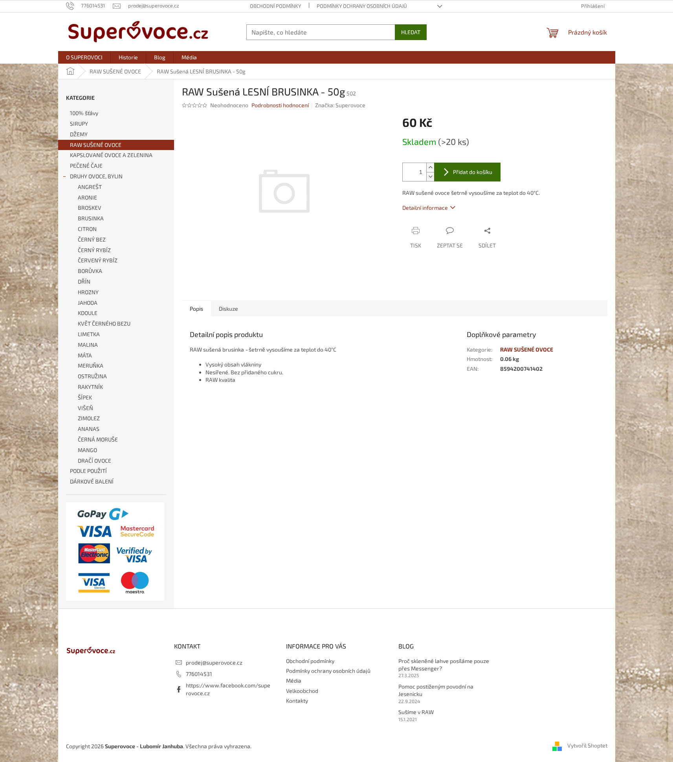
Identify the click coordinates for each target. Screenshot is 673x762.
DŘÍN (84, 281)
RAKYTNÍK (90, 386)
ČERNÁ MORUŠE (98, 439)
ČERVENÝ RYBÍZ (97, 260)
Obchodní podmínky (275, 6)
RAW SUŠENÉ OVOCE (95, 144)
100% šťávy (84, 113)
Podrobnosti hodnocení (280, 105)
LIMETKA (89, 334)
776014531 (199, 673)
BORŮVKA (90, 270)
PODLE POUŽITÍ (88, 470)
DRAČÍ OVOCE (94, 460)
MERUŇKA (90, 365)
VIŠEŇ (85, 408)
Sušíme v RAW (416, 712)
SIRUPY (79, 123)
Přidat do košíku (472, 172)
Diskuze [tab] (228, 308)
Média (293, 680)
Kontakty (297, 700)
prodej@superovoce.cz (214, 662)
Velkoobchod (302, 690)
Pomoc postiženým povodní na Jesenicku (435, 690)
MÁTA (85, 355)
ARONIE (87, 197)
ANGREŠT (90, 186)
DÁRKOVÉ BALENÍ (92, 481)
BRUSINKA (91, 218)
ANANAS (88, 428)
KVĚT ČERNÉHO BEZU (104, 323)
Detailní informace (425, 207)
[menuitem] (84, 57)
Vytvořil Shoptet (587, 745)
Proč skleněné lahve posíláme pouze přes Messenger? (443, 665)
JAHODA (87, 302)
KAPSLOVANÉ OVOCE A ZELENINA (111, 155)
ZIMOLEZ (89, 418)
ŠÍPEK (85, 397)
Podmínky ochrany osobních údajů (362, 6)
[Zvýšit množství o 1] (430, 167)
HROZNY (88, 292)
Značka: (340, 105)
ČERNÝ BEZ (92, 239)
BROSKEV (89, 207)
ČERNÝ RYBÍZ (94, 250)
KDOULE (87, 313)
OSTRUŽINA (92, 376)
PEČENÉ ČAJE (86, 165)
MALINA (88, 344)
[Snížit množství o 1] (430, 176)
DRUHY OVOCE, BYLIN (96, 176)
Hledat (410, 32)
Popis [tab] (196, 308)
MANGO (87, 450)
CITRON (87, 228)
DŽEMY (79, 134)
